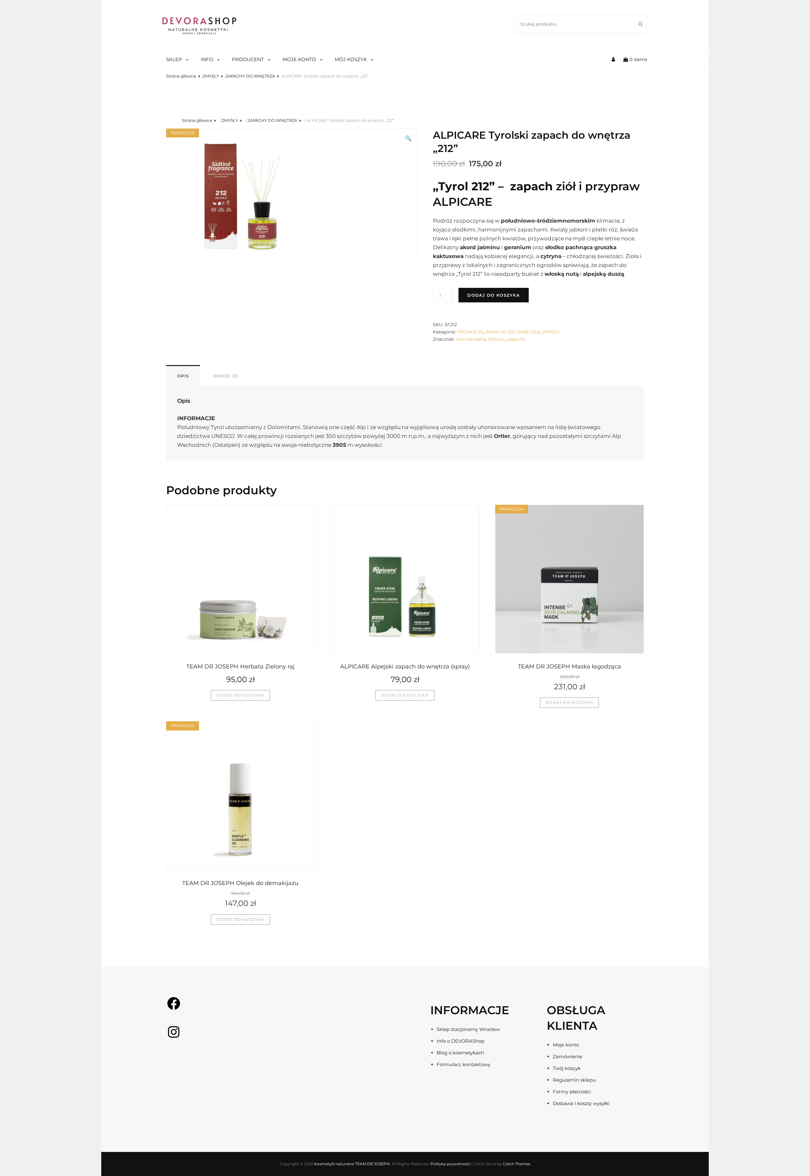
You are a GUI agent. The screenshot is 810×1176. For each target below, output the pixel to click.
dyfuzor (496, 339)
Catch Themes (516, 1163)
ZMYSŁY (210, 76)
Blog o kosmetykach (460, 1053)
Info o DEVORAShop (460, 1041)
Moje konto (566, 1045)
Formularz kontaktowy (463, 1064)
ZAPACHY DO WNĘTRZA (250, 76)
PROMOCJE (470, 332)
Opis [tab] (183, 375)
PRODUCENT (248, 59)
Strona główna (181, 76)
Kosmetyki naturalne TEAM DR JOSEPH (352, 1163)
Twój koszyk (567, 1068)
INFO (207, 59)
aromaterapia (471, 339)
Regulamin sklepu (574, 1080)
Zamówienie (567, 1056)
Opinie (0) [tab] (226, 375)
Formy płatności (572, 1092)
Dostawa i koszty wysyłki (581, 1103)
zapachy (516, 339)
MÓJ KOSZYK (351, 59)
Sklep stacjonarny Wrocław (468, 1029)
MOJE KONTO (299, 59)
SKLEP (174, 59)
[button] (408, 138)
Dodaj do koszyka (493, 295)
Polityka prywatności (450, 1163)
